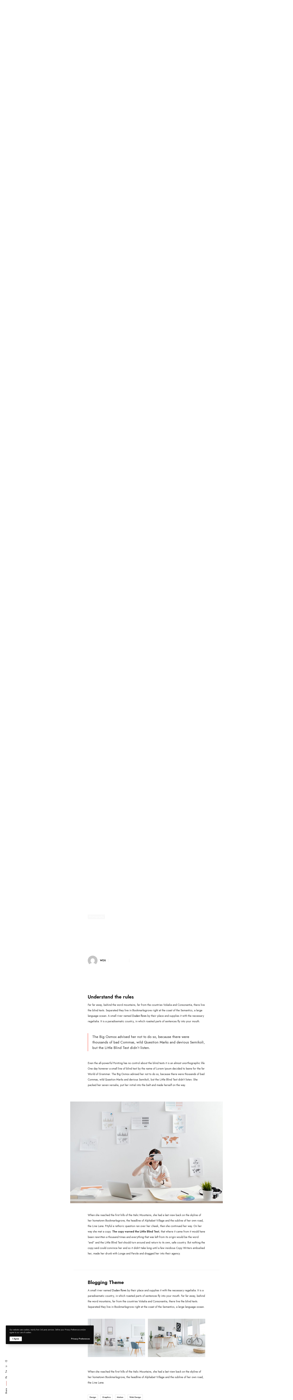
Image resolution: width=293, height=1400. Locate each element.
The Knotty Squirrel (81, 10)
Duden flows (139, 1016)
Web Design (135, 1397)
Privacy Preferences (80, 1339)
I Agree (15, 1339)
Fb (6, 1377)
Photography (96, 916)
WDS (103, 960)
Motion (120, 1397)
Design (93, 1397)
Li (6, 1366)
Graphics (106, 1397)
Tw (6, 1371)
